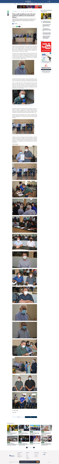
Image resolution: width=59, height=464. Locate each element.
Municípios (27, 457)
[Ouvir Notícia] (29, 11)
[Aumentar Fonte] (18, 11)
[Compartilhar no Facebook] (8, 13)
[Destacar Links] (25, 11)
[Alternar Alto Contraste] (23, 11)
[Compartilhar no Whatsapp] (8, 11)
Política (27, 456)
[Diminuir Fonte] (19, 11)
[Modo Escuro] (21, 11)
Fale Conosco (36, 455)
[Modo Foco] (27, 11)
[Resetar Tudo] (31, 11)
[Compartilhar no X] (8, 15)
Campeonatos (27, 458)
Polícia (27, 455)
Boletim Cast (36, 456)
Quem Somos (36, 454)
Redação (16, 23)
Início (27, 454)
